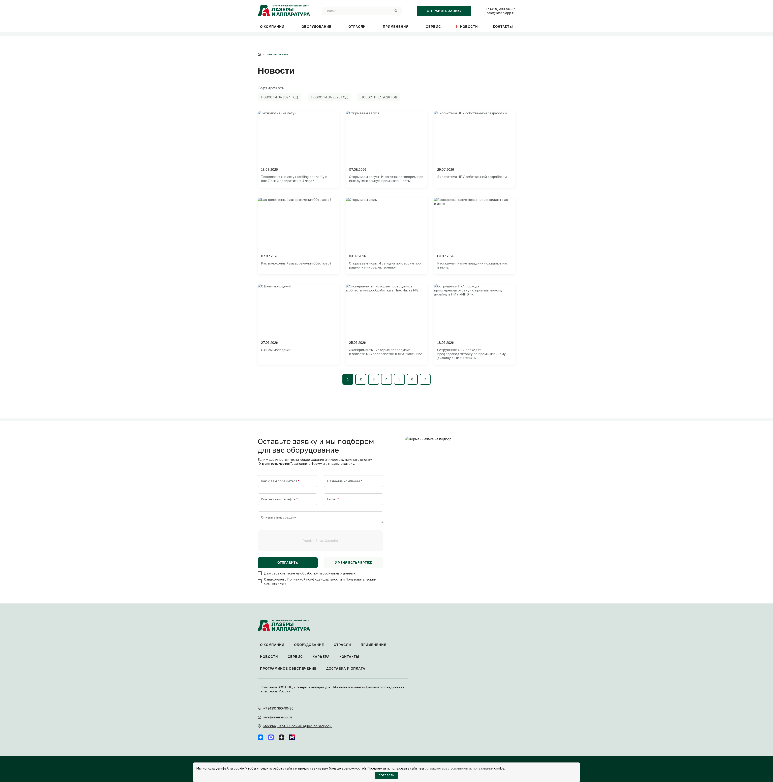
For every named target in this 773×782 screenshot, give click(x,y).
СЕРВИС (433, 26)
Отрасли (342, 645)
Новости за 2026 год (379, 97)
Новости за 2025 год (329, 97)
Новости (269, 656)
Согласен (386, 775)
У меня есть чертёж (353, 562)
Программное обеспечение (288, 668)
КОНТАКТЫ (503, 26)
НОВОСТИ (469, 26)
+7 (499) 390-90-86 (500, 9)
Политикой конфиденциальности (314, 579)
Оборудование (309, 645)
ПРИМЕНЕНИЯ (396, 26)
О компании (272, 645)
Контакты (349, 656)
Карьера (321, 656)
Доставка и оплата (345, 668)
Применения (373, 645)
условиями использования (472, 768)
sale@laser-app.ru (501, 13)
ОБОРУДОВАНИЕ (317, 26)
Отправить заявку (444, 11)
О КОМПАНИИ (272, 26)
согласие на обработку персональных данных (317, 573)
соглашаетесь (436, 768)
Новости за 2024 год (279, 97)
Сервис (295, 656)
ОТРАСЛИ (357, 26)
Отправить (287, 562)
